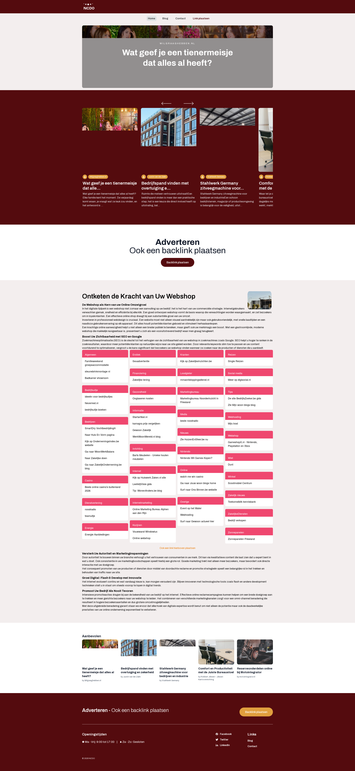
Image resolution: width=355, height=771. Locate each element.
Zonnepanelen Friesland (241, 539)
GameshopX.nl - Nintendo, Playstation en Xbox (242, 444)
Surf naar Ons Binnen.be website (198, 489)
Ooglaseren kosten (143, 398)
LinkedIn (225, 745)
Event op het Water (190, 508)
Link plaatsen (201, 18)
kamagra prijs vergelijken (146, 423)
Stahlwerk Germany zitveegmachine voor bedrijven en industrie (173, 672)
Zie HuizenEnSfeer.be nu (194, 439)
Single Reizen (235, 361)
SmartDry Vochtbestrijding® (100, 428)
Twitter (224, 739)
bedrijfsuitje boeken (95, 409)
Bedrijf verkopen (237, 520)
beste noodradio (189, 420)
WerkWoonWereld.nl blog (146, 436)
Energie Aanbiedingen (97, 534)
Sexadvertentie (141, 361)
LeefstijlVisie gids (142, 484)
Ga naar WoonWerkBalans (99, 451)
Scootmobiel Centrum (240, 483)
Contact (180, 18)
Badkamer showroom (96, 378)
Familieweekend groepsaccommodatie (97, 363)
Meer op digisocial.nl (239, 379)
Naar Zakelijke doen (96, 458)
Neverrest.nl (91, 403)
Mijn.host (233, 423)
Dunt (230, 464)
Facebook (226, 734)
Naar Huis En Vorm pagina (99, 434)
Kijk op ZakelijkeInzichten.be (196, 361)
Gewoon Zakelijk (142, 430)
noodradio (90, 509)
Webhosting (186, 514)
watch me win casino (191, 476)
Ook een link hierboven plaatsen (177, 548)
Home (151, 18)
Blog (165, 18)
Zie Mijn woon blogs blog (241, 405)
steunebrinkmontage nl (97, 371)
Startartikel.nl (140, 417)
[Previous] (166, 103)
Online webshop (141, 538)
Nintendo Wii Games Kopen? (196, 458)
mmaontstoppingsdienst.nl (194, 379)
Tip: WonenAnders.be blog (147, 490)
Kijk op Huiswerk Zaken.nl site (149, 477)
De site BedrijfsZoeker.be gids (244, 398)
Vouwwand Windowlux (145, 531)
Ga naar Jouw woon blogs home (198, 483)
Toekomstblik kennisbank (242, 501)
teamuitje (90, 516)
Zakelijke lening (141, 379)
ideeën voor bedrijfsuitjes (98, 396)
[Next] (188, 103)
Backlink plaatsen (177, 262)
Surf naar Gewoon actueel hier (197, 521)
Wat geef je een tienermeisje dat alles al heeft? (98, 672)
